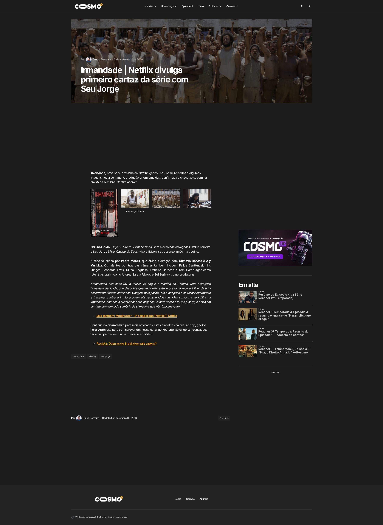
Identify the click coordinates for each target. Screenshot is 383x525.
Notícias (224, 418)
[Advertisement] (150, 140)
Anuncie (203, 498)
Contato (190, 498)
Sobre (178, 498)
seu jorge (105, 356)
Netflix (92, 356)
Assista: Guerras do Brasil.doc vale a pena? (126, 343)
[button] (302, 6)
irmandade (78, 356)
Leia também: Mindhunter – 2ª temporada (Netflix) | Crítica (136, 316)
